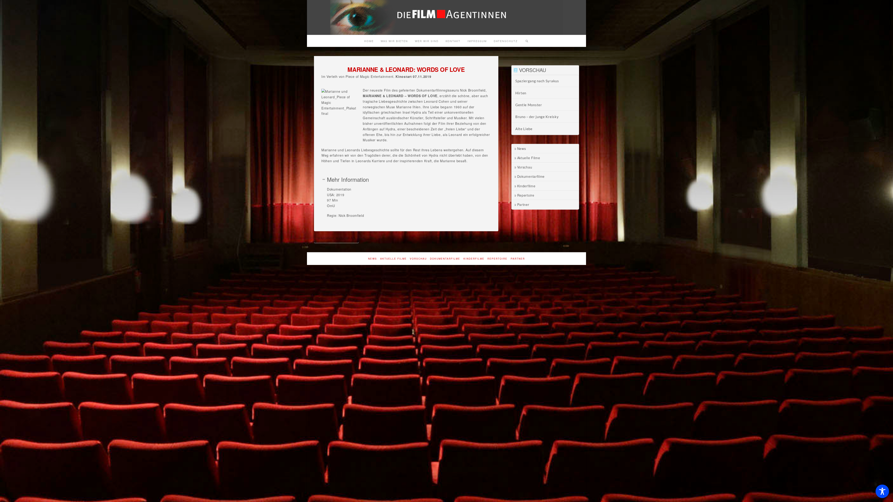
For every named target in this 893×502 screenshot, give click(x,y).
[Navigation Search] (527, 41)
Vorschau (524, 167)
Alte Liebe (524, 129)
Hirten (520, 93)
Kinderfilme (526, 186)
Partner (523, 204)
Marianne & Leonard (336, 238)
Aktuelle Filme (528, 157)
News (521, 148)
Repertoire (525, 195)
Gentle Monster (528, 105)
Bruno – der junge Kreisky (537, 117)
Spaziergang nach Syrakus (537, 81)
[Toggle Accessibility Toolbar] (882, 491)
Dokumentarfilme (531, 176)
